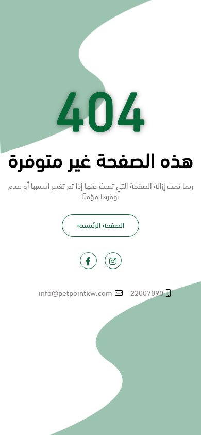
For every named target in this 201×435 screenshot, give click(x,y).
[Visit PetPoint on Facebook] (88, 260)
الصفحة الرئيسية (100, 224)
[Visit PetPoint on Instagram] (113, 260)
